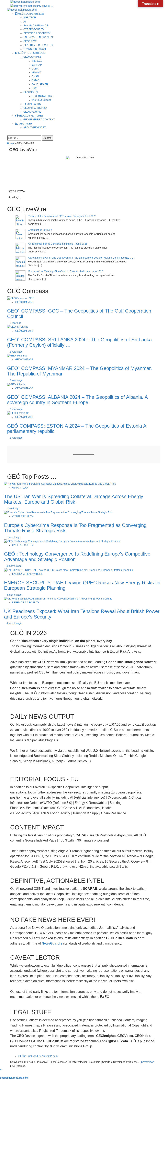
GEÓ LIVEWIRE (32, 111)
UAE (34, 88)
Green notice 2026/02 (40, 230)
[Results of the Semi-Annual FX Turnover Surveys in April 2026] (20, 220)
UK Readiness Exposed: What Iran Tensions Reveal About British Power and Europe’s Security (81, 613)
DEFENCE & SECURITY (37, 33)
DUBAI (35, 68)
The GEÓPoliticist (41, 100)
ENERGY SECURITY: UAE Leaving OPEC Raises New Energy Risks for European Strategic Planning (82, 585)
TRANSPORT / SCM (34, 49)
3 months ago (14, 566)
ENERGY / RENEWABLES (38, 37)
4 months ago (14, 594)
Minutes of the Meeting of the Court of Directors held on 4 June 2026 (65, 271)
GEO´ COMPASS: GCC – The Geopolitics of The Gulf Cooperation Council (79, 313)
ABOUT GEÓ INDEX (34, 127)
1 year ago (15, 323)
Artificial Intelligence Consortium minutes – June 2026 (57, 243)
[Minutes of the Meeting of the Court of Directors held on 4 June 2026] (20, 275)
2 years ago (16, 351)
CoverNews (147, 1062)
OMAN (35, 76)
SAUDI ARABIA (40, 84)
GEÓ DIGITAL (30, 92)
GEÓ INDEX (25, 123)
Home (10, 143)
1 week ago (13, 508)
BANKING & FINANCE (35, 25)
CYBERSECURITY (33, 29)
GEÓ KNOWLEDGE (42, 96)
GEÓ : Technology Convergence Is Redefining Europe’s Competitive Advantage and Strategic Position (77, 556)
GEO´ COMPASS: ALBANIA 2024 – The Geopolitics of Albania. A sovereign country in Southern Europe (77, 399)
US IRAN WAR (20, 487)
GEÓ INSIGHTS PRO (35, 107)
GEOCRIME (30, 41)
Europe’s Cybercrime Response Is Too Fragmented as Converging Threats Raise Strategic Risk (75, 527)
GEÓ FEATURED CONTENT (39, 119)
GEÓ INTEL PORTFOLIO (31, 53)
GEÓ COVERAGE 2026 (31, 13)
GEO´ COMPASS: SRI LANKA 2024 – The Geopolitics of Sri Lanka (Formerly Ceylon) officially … (79, 342)
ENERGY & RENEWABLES (27, 574)
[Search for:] (24, 138)
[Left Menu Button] (1, 1073)
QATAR (36, 80)
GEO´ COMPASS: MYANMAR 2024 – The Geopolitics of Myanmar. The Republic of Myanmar (79, 370)
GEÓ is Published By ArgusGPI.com (38, 1056)
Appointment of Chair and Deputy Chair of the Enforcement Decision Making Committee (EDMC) (81, 257)
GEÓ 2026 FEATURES (30, 115)
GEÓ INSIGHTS (32, 104)
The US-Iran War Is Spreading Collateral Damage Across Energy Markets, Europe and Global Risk (73, 499)
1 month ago (13, 537)
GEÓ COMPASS (32, 56)
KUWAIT (36, 72)
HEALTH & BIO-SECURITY (38, 45)
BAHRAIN (37, 64)
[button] (8, 133)
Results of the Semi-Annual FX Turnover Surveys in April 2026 (62, 216)
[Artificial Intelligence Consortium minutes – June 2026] (20, 247)
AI (24, 21)
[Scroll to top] (1, 1069)
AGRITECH (29, 17)
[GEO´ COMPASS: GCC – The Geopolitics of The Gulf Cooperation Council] (20, 298)
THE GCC (37, 60)
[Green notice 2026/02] (20, 233)
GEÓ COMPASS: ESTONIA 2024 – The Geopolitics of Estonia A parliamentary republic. (76, 428)
